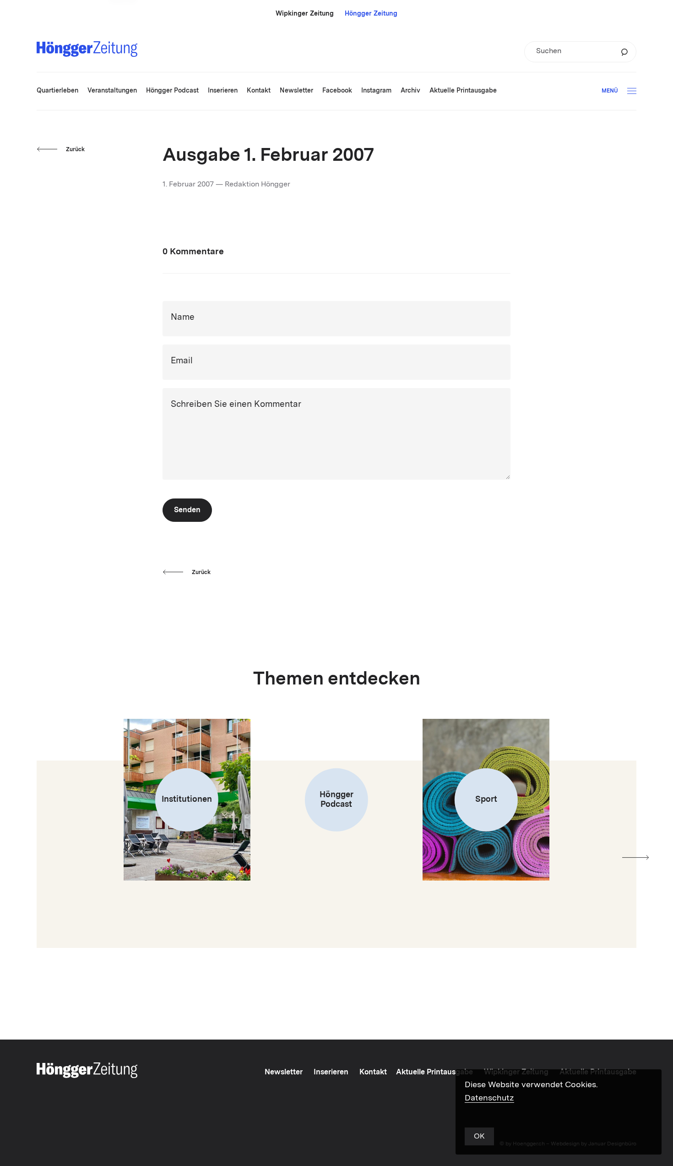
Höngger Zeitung (371, 14)
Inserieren (331, 1072)
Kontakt (373, 1072)
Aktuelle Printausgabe (434, 1072)
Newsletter (284, 1072)
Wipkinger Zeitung (305, 14)
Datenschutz (489, 1098)
